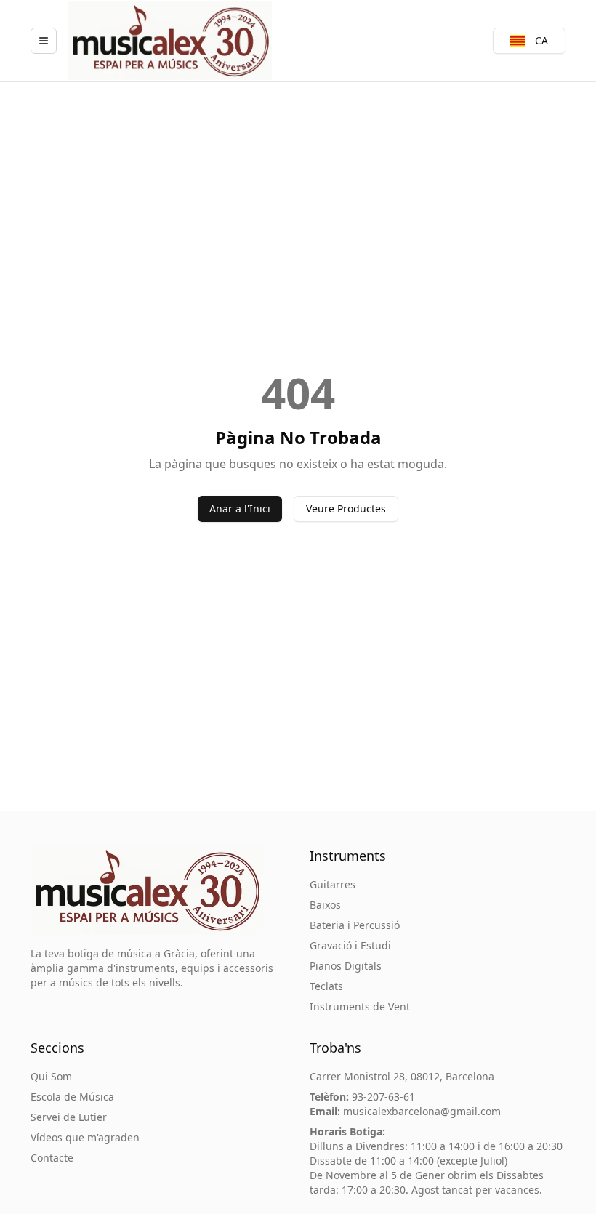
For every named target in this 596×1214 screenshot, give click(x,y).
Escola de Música (72, 1097)
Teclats (326, 986)
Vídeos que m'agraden (85, 1137)
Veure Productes (346, 508)
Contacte (52, 1158)
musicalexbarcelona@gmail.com (422, 1111)
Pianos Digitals (346, 966)
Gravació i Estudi (350, 945)
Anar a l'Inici (239, 508)
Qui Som (51, 1076)
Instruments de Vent (360, 1006)
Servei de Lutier (69, 1117)
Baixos (325, 905)
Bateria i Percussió (355, 925)
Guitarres (332, 884)
